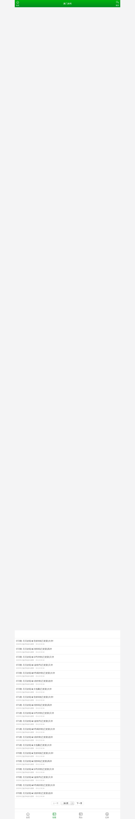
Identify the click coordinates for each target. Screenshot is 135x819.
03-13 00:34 (40, 644)
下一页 (79, 803)
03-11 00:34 (40, 756)
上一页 (55, 803)
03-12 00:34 (40, 700)
